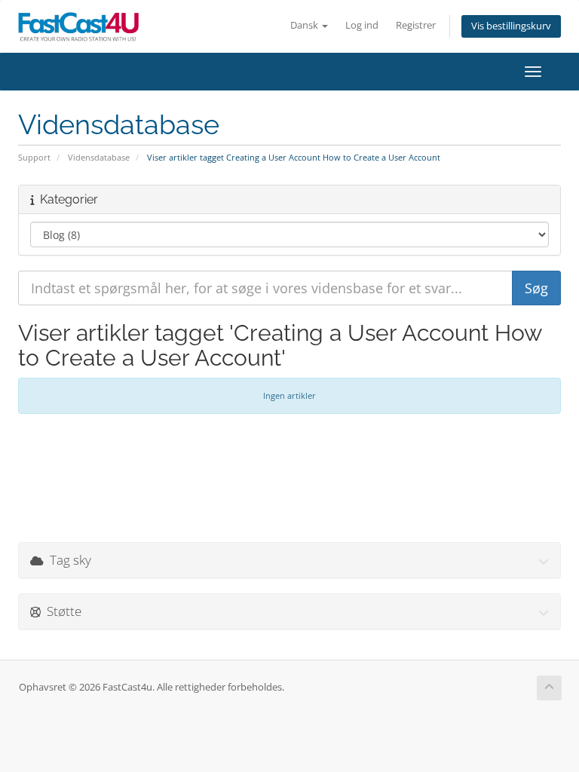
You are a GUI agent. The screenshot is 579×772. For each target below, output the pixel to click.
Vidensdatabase (99, 157)
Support (34, 157)
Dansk (305, 25)
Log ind (361, 25)
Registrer (416, 25)
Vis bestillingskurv (511, 26)
